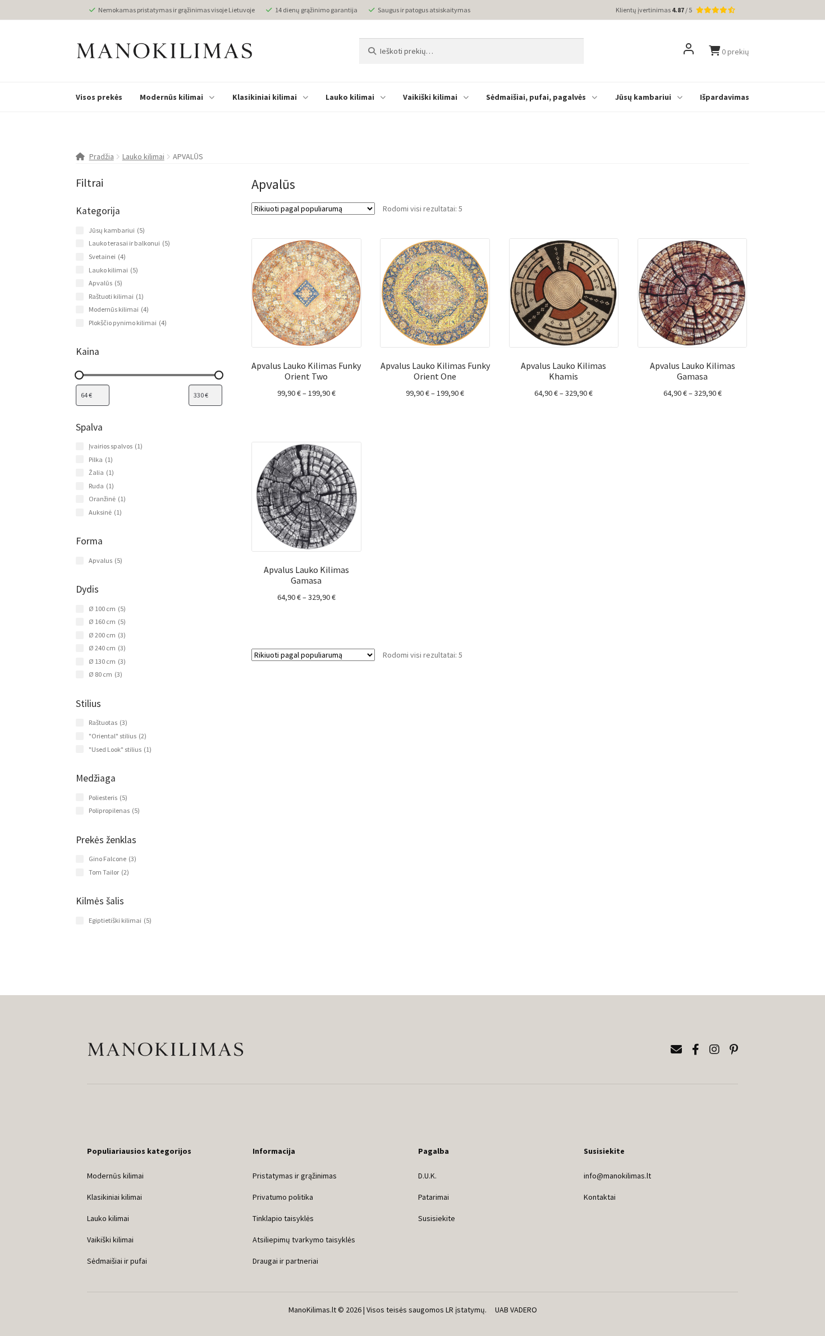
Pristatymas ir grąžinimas (295, 1176)
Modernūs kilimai (171, 97)
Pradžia (101, 156)
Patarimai (433, 1197)
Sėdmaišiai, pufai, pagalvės (536, 97)
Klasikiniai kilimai (264, 97)
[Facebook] (695, 1049)
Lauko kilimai (350, 97)
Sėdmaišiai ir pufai (117, 1261)
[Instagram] (714, 1049)
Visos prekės (99, 97)
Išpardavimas (724, 97)
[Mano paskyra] (688, 51)
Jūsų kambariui (643, 97)
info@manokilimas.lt (617, 1176)
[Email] (676, 1049)
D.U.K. (427, 1176)
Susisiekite (436, 1218)
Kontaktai (600, 1197)
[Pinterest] (734, 1049)
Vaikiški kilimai (430, 97)
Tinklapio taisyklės (283, 1218)
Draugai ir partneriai (285, 1261)
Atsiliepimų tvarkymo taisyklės (304, 1240)
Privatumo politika (283, 1197)
